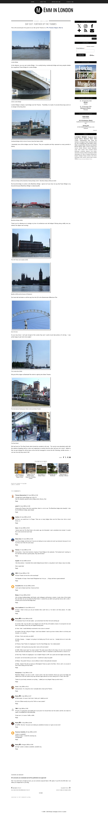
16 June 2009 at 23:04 (24, 528)
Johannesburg (83, 140)
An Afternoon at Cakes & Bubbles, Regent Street (19, 476)
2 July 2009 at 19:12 (24, 686)
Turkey (95, 143)
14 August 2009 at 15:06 (27, 744)
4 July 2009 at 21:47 (26, 696)
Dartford (92, 146)
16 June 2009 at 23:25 (27, 539)
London (17, 484)
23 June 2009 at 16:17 (29, 607)
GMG (16, 573)
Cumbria (88, 146)
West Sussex (93, 157)
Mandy (17, 618)
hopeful (17, 560)
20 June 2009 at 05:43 (24, 595)
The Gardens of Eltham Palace (41, 475)
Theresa (17, 549)
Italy (89, 140)
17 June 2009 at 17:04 (25, 549)
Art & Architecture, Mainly (85, 120)
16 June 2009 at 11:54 (32, 495)
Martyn (17, 595)
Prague (85, 155)
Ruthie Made (86, 116)
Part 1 (60, 27)
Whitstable (94, 148)
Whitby (76, 158)
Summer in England (80, 142)
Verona (88, 157)
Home (32, 2)
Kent (95, 137)
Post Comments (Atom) (25, 797)
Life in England (80, 143)
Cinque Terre (84, 149)
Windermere (94, 154)
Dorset (95, 149)
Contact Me (70, 2)
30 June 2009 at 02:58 (26, 618)
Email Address (80, 48)
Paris (81, 157)
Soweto (89, 155)
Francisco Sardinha (20, 732)
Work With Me (56, 2)
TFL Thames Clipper (52, 27)
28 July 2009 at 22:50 (31, 732)
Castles (76, 140)
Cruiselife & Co (19, 585)
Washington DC (78, 154)
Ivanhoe (17, 517)
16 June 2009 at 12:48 (24, 506)
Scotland (91, 142)
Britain (84, 137)
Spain (84, 146)
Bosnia (76, 146)
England (90, 137)
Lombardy (82, 151)
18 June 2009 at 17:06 (23, 573)
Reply (16, 501)
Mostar (80, 146)
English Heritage (79, 155)
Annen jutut (86, 125)
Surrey (84, 157)
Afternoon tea (89, 145)
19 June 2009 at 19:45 (29, 585)
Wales (76, 145)
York (92, 155)
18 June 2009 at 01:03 (25, 560)
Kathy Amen (18, 539)
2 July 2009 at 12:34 (27, 672)
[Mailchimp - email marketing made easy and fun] (92, 56)
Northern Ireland (87, 148)
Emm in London (62, 811)
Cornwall (91, 149)
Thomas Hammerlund (21, 495)
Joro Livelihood (19, 607)
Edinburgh (77, 151)
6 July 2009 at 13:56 (23, 708)
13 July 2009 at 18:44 (26, 722)
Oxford (85, 152)
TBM (16, 708)
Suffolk (95, 152)
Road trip (94, 140)
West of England (87, 154)
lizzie (16, 686)
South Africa (79, 138)
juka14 (17, 506)
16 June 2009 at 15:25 (25, 517)
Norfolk (80, 148)
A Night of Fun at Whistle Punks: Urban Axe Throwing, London (31, 476)
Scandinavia (90, 152)
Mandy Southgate (53, 811)
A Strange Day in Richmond (52, 475)
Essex (95, 155)
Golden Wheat (86, 118)
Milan (84, 145)
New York (93, 138)
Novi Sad (87, 143)
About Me (43, 2)
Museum (86, 138)
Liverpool (80, 145)
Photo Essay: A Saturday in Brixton (63, 475)
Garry (16, 528)
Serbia (91, 143)
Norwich (95, 145)
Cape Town (77, 149)
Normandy (77, 157)
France (86, 142)
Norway (82, 152)
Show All (95, 130)
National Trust (89, 151)
